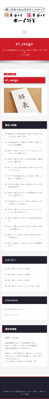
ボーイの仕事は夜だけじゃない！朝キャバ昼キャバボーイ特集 (24, 15)
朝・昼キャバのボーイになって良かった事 (23, 286)
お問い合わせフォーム (16, 309)
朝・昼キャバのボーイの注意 (19, 280)
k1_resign (25, 54)
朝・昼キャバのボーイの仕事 (19, 274)
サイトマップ (13, 315)
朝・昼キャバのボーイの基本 (19, 269)
